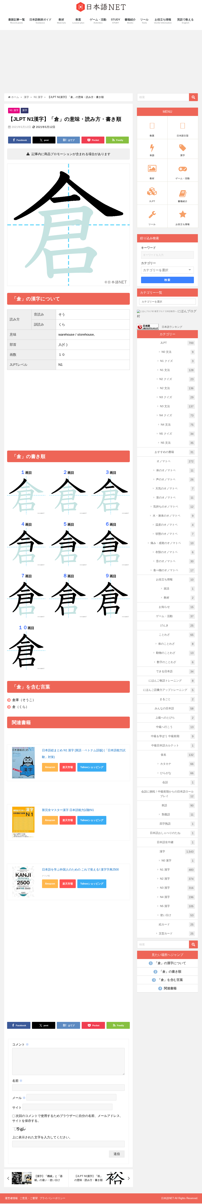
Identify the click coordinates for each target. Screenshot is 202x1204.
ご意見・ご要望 (29, 1198)
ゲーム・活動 (175, 616)
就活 (179, 588)
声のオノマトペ (175, 479)
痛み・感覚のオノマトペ (172, 543)
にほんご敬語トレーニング (171, 680)
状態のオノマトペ (174, 533)
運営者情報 (11, 1198)
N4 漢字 (177, 897)
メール (19, 1098)
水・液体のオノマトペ (173, 515)
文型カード (176, 933)
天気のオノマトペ (174, 488)
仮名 (177, 754)
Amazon (50, 767)
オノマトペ (175, 461)
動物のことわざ (175, 653)
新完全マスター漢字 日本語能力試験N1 (68, 810)
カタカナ (177, 763)
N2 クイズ (176, 379)
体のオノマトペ (175, 470)
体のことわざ (176, 643)
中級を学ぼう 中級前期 (172, 736)
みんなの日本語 (174, 708)
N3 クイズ (176, 397)
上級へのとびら (174, 717)
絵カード (176, 924)
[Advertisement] (101, 59)
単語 (178, 805)
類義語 (178, 814)
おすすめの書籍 (174, 452)
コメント (20, 1044)
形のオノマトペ (175, 497)
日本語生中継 (175, 842)
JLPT (177, 343)
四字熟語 (177, 823)
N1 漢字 (14, 110)
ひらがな (177, 773)
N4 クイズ (176, 415)
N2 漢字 (177, 878)
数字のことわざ (175, 662)
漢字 (24, 110)
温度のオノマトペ (174, 524)
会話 (178, 782)
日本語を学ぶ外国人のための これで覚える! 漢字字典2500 (80, 869)
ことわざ (176, 634)
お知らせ (176, 607)
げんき (177, 625)
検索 (167, 279)
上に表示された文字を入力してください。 (42, 1137)
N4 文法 (177, 424)
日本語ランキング (172, 326)
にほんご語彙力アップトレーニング (168, 690)
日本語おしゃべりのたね (172, 833)
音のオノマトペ (175, 561)
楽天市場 (68, 767)
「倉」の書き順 (168, 971)
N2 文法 (177, 388)
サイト (17, 1107)
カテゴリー (148, 263)
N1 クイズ (177, 361)
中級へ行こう (175, 727)
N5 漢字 (177, 906)
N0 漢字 (178, 860)
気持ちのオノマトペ (173, 506)
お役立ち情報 (175, 579)
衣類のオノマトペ (174, 552)
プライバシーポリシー (52, 1198)
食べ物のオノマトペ (173, 570)
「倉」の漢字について (168, 963)
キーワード (148, 247)
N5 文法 (177, 442)
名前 (17, 1080)
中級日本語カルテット (172, 745)
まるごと (177, 699)
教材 (179, 597)
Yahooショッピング (91, 767)
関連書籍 (168, 988)
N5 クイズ (176, 433)
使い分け (177, 915)
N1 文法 (177, 370)
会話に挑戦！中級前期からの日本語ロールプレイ (167, 794)
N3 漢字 (177, 887)
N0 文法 (178, 352)
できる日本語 (175, 671)
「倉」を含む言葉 (168, 979)
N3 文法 (177, 406)
